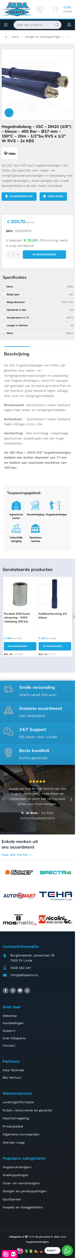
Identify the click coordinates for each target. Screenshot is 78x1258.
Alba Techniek (13, 1070)
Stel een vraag (14, 1142)
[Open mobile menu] (6, 25)
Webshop (10, 1016)
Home (16, 36)
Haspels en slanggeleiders (23, 1207)
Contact (9, 1045)
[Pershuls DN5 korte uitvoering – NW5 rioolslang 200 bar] (20, 594)
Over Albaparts (14, 1038)
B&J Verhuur (12, 1077)
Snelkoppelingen (15, 1175)
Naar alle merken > (16, 854)
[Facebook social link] (6, 991)
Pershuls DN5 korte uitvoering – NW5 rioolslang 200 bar (17, 617)
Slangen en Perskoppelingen (43, 36)
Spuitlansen (12, 1199)
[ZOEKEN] (57, 25)
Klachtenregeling (16, 1118)
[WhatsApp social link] (27, 991)
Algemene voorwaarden (21, 1134)
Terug (6, 36)
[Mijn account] (69, 25)
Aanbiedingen (13, 1023)
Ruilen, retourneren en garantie (27, 1110)
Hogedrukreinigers (17, 1167)
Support (9, 1031)
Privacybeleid (13, 1126)
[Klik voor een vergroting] (9, 112)
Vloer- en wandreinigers (21, 1183)
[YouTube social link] (20, 991)
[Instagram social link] (13, 991)
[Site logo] (17, 9)
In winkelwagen (44, 254)
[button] (20, 646)
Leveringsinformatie (18, 1102)
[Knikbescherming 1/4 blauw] (55, 594)
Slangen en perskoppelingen (25, 1191)
